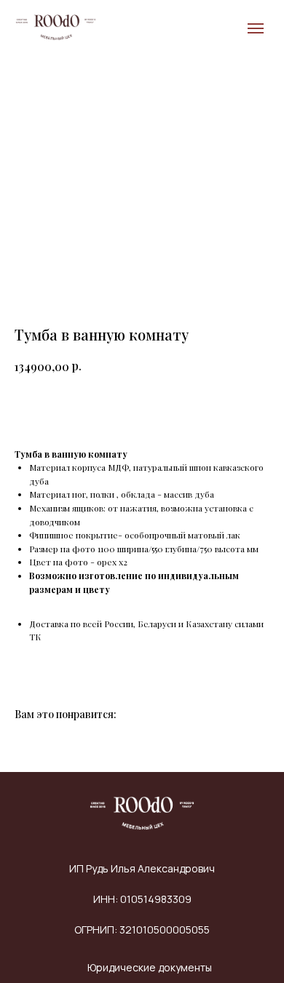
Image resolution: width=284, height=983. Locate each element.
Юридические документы (149, 967)
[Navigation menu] (256, 28)
